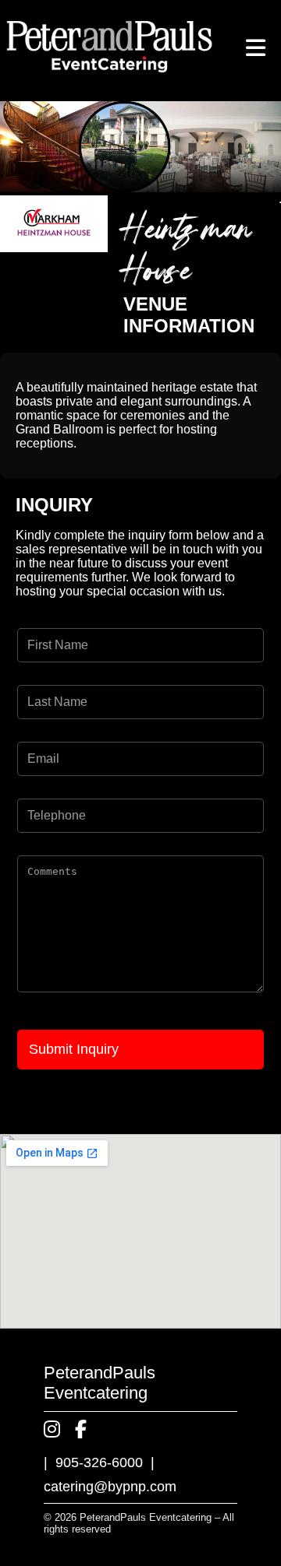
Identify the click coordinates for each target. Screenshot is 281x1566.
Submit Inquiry (74, 1049)
